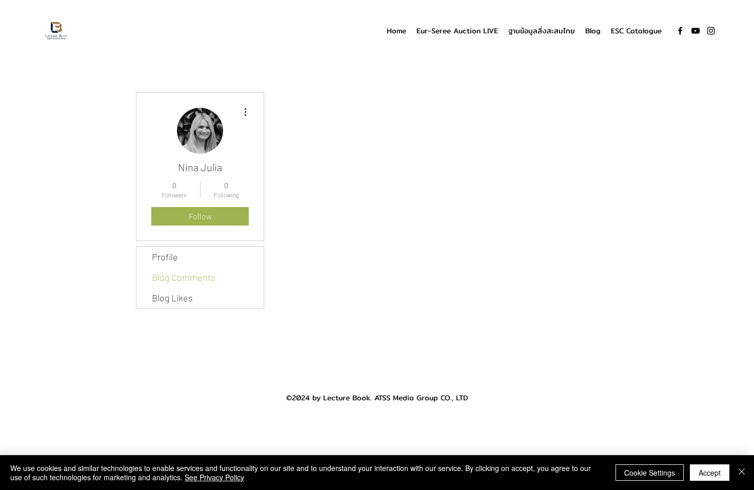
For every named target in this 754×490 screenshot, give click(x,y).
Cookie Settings (649, 472)
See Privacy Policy (214, 477)
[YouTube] (695, 31)
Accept (710, 472)
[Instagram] (711, 31)
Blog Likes (172, 297)
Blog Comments (183, 277)
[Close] (742, 472)
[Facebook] (680, 31)
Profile (165, 256)
